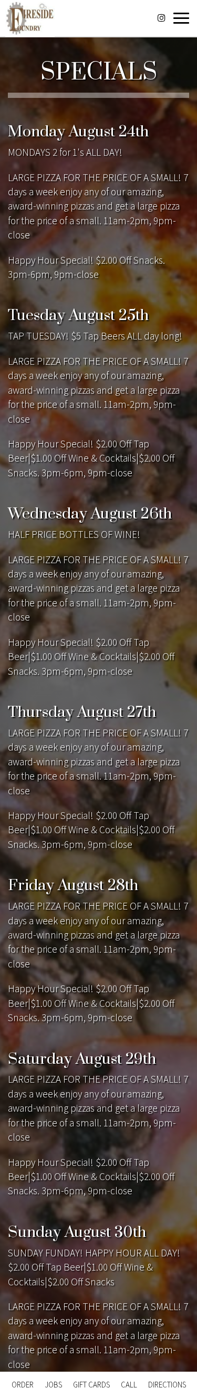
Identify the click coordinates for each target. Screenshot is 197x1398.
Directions (167, 1385)
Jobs (53, 1385)
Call (129, 1385)
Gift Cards (91, 1385)
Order (23, 1385)
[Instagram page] (161, 17)
